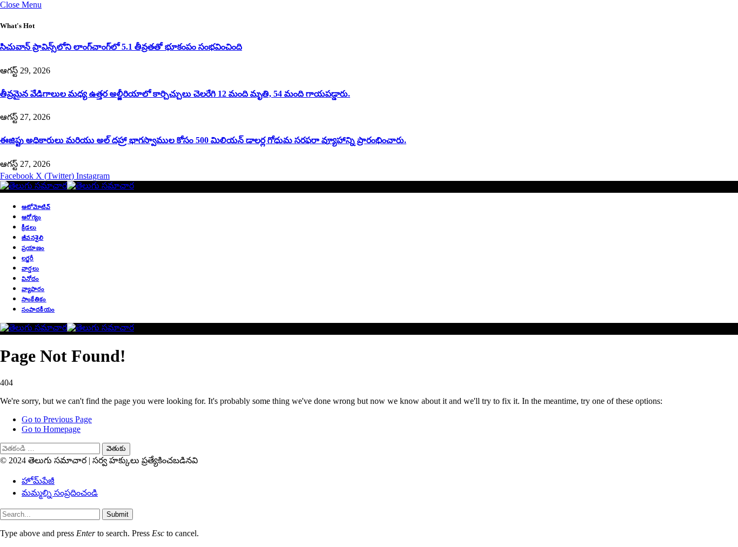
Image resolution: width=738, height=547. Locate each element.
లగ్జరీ (27, 258)
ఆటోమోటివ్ (36, 207)
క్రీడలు (29, 227)
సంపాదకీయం (38, 309)
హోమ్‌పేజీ (38, 480)
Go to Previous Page (57, 419)
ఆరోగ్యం (31, 217)
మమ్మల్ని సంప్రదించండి (60, 492)
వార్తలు (30, 268)
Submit (117, 514)
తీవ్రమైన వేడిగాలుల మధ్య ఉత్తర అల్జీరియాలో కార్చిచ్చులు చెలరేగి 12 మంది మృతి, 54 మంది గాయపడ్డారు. (175, 93)
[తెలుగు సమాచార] (67, 185)
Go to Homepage (51, 429)
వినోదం (30, 278)
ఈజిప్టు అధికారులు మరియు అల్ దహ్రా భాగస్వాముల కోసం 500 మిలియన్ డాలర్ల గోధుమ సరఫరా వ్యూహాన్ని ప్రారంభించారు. (203, 140)
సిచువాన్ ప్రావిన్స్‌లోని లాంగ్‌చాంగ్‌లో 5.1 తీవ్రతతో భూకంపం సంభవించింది (121, 46)
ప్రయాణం (33, 248)
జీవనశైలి (32, 237)
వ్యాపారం (33, 289)
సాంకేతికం (34, 299)
